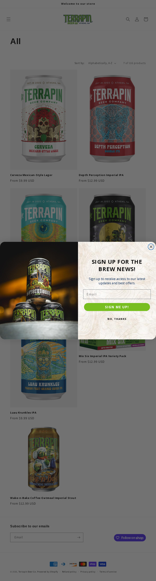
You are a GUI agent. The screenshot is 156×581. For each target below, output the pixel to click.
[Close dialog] (151, 247)
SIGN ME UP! (117, 307)
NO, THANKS (117, 319)
